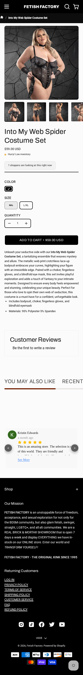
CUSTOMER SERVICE (18, 600)
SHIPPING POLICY (17, 595)
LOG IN (9, 580)
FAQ (7, 605)
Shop (8, 489)
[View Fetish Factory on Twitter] (51, 624)
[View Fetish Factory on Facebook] (41, 624)
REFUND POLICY (15, 609)
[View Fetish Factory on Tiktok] (31, 624)
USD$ (39, 638)
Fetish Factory (34, 645)
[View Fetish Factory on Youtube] (62, 624)
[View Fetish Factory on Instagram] (21, 624)
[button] (67, 7)
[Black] (8, 189)
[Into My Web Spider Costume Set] (14, 112)
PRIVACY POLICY (16, 585)
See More (24, 459)
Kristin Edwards (28, 433)
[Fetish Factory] (41, 6)
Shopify (61, 645)
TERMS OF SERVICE (18, 590)
